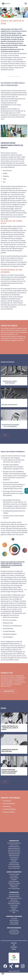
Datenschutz (14, 947)
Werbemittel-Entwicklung (14, 903)
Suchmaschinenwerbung (14, 850)
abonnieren (8, 691)
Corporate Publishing (9, 809)
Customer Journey (14, 844)
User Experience (14, 876)
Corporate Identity (14, 877)
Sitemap (14, 949)
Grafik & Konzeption (9, 803)
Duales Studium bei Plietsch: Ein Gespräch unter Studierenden (9, 771)
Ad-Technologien (14, 905)
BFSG (14, 912)
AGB (14, 945)
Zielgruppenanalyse (14, 885)
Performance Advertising (14, 852)
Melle (5, 198)
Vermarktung (7, 801)
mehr (5, 345)
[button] (3, 973)
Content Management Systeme (14, 898)
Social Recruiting (14, 930)
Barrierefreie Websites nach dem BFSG (9, 750)
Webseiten (14, 909)
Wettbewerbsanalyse (14, 855)
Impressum (14, 943)
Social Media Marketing (14, 853)
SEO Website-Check (14, 910)
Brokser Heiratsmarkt (9, 405)
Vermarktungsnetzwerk (14, 846)
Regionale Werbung (14, 862)
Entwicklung (6, 806)
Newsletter (14, 861)
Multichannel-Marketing (14, 848)
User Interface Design (14, 874)
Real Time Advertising (14, 864)
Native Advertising (14, 920)
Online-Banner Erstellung (14, 883)
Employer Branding (9, 812)
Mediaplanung (14, 886)
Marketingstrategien (14, 881)
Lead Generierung (14, 857)
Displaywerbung (14, 859)
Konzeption (14, 879)
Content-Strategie (14, 922)
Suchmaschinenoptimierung (14, 843)
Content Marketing (14, 924)
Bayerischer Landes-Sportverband (10, 382)
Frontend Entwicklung (14, 894)
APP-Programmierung (14, 901)
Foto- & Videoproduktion (14, 866)
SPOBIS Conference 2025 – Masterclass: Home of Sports (9, 727)
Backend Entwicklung (14, 896)
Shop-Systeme (14, 900)
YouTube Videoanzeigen (14, 868)
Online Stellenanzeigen (14, 932)
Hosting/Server (14, 907)
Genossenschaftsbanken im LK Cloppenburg (10, 425)
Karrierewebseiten (14, 933)
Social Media (14, 918)
